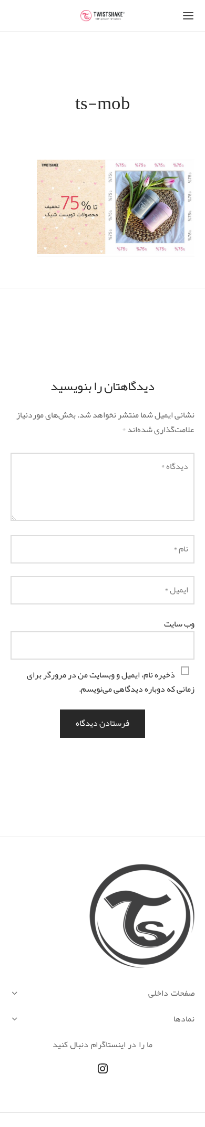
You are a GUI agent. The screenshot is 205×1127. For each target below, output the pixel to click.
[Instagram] (103, 1070)
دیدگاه (174, 466)
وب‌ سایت (179, 623)
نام (180, 548)
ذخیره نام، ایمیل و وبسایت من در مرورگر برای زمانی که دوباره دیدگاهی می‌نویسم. (110, 681)
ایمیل (176, 589)
